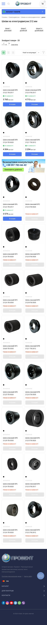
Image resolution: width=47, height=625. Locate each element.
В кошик (12, 104)
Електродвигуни (14, 17)
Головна (4, 17)
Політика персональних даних (11, 576)
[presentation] (4, 43)
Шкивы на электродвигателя (30, 17)
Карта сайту (28, 576)
